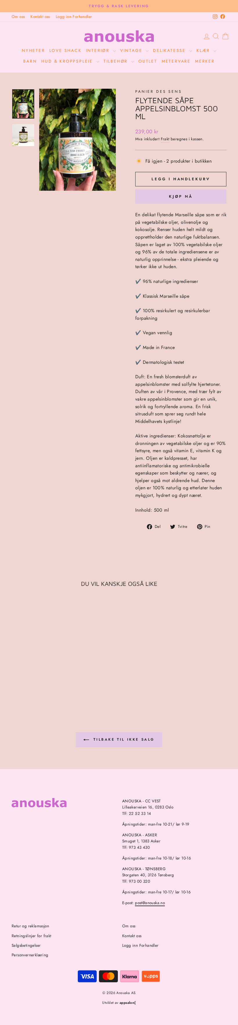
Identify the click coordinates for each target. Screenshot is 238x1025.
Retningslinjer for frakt (31, 936)
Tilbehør (117, 61)
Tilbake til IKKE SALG (123, 739)
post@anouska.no (150, 903)
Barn (30, 61)
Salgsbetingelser (26, 945)
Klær (204, 50)
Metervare (176, 61)
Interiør (98, 50)
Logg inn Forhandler (74, 16)
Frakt (165, 139)
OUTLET (147, 61)
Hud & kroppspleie (68, 61)
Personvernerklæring (30, 955)
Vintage (132, 50)
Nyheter (33, 50)
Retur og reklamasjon (30, 926)
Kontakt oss (40, 16)
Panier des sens (158, 91)
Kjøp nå (180, 196)
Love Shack (65, 50)
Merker (205, 61)
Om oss (18, 16)
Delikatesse (170, 50)
